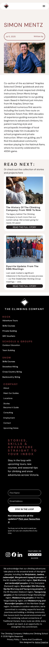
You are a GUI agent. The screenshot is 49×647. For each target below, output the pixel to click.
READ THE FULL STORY (24, 227)
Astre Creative (41, 642)
